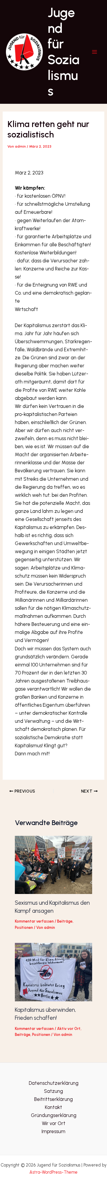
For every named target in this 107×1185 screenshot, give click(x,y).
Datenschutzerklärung (53, 1083)
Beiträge (65, 921)
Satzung (53, 1091)
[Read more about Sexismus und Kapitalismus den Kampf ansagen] (53, 864)
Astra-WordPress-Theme (53, 1172)
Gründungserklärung (53, 1115)
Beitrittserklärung (53, 1099)
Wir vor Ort (53, 1123)
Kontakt (53, 1107)
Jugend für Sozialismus (63, 51)
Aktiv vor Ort (69, 1028)
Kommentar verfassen (34, 921)
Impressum (53, 1131)
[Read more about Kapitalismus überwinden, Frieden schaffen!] (53, 971)
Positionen (24, 927)
